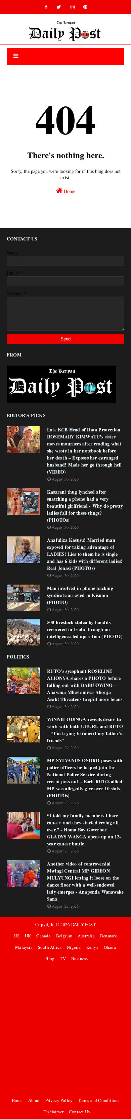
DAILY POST (83, 924)
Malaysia (24, 947)
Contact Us (79, 1112)
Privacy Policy (59, 1100)
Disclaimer (53, 1112)
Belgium (64, 936)
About (34, 1100)
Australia (86, 936)
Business (79, 958)
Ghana (110, 947)
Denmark (108, 936)
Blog (50, 958)
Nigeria (74, 947)
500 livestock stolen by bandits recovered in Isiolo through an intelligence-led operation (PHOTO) (85, 629)
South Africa (49, 947)
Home (68, 191)
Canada (43, 936)
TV (63, 958)
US (16, 936)
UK (28, 936)
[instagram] (72, 7)
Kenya (92, 947)
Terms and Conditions (98, 1100)
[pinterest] (85, 7)
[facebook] (46, 7)
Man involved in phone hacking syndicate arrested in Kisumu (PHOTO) (80, 595)
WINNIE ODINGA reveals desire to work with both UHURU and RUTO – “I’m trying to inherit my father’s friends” (85, 730)
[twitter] (58, 7)
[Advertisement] (65, 1029)
